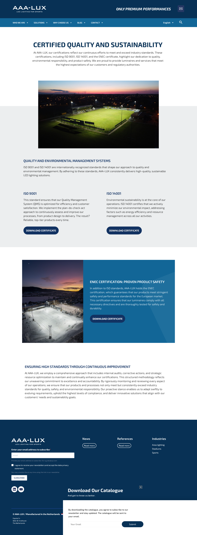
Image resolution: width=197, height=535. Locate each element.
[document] (98, 267)
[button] (141, 487)
